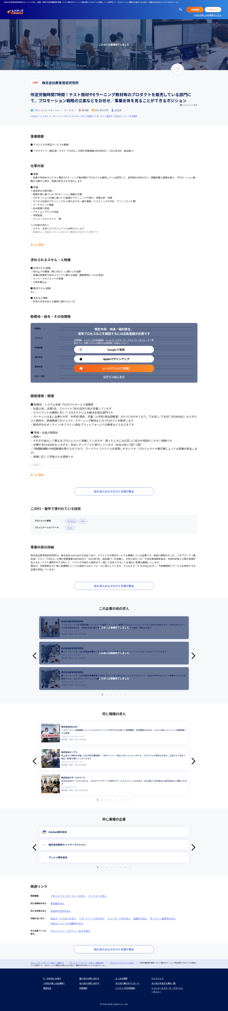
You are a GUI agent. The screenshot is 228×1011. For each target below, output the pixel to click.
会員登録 (195, 9)
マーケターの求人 (97, 896)
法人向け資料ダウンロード (127, 983)
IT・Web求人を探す (52, 978)
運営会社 (47, 988)
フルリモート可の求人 (119, 918)
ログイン (213, 9)
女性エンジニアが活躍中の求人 (67, 923)
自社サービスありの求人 (63, 918)
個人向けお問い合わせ (89, 978)
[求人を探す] (180, 9)
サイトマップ (157, 978)
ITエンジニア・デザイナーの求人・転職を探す (86, 962)
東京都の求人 (58, 903)
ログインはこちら (114, 377)
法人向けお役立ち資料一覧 (163, 983)
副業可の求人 (140, 918)
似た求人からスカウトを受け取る (114, 491)
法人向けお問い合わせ (89, 983)
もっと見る (37, 245)
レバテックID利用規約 (94, 340)
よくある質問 (121, 978)
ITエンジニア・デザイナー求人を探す (70, 931)
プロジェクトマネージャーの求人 (68, 896)
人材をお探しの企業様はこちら (207, 15)
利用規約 (78, 340)
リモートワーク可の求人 (92, 918)
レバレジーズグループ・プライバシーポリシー (127, 340)
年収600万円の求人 (61, 911)
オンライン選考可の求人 (163, 918)
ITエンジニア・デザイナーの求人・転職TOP (47, 962)
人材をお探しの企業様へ (54, 983)
